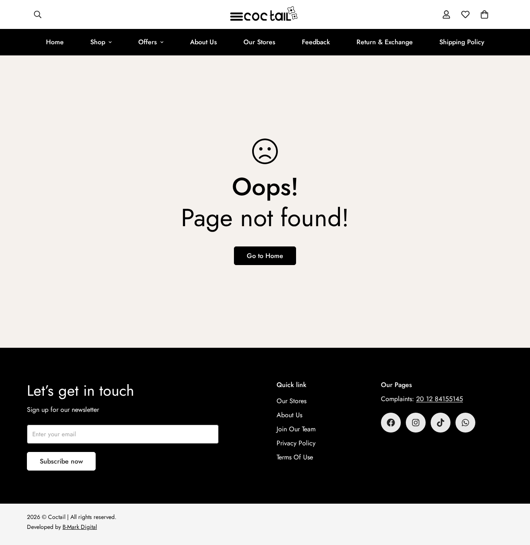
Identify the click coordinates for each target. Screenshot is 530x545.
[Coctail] (265, 14)
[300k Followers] (391, 423)
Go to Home (265, 256)
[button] (484, 14)
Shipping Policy (461, 42)
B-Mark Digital (80, 527)
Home (55, 42)
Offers (147, 42)
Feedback (316, 42)
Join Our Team (296, 429)
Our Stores (259, 42)
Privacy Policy (296, 443)
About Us (203, 42)
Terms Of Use (295, 457)
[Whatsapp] (465, 423)
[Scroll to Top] (513, 499)
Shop (97, 42)
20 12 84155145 (439, 399)
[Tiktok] (440, 423)
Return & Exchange (385, 42)
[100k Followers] (416, 423)
